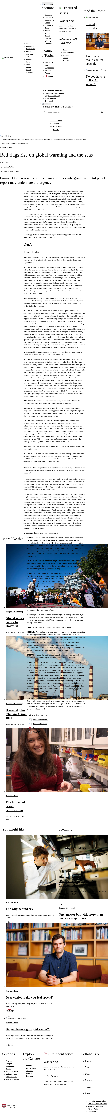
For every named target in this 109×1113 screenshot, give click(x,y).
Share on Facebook (40, 720)
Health (61, 871)
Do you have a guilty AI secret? (95, 80)
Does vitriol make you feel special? (95, 59)
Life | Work (51, 1076)
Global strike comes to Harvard (15, 622)
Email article (37, 728)
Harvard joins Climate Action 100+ (16, 714)
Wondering (66, 20)
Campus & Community (14, 612)
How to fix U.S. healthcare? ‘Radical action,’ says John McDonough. (78, 881)
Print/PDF (36, 732)
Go (102, 112)
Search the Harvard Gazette (58, 106)
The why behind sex (19, 909)
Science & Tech (6, 147)
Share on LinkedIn (40, 724)
